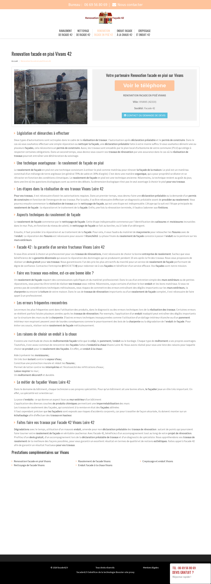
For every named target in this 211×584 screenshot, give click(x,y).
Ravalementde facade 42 (65, 33)
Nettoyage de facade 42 (83, 33)
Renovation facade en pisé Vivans (32, 461)
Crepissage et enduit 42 (143, 33)
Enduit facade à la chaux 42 (124, 33)
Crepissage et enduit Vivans (157, 461)
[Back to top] (202, 575)
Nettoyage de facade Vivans (29, 465)
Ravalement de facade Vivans (94, 461)
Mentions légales (151, 567)
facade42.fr (63, 567)
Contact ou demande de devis (145, 115)
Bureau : (87, 4)
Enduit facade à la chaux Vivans (95, 465)
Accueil (15, 61)
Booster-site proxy (125, 572)
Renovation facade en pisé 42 (103, 33)
